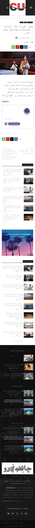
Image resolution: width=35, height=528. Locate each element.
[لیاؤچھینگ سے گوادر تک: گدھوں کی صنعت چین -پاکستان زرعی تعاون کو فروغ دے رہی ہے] (28, 172)
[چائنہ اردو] (17, 38)
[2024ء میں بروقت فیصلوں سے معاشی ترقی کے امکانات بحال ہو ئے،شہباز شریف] (28, 393)
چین (25, 22)
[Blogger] (26, 513)
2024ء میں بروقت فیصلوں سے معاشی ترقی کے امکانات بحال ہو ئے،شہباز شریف (14, 392)
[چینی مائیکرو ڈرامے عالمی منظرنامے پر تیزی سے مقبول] (28, 181)
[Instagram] (12, 513)
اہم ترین (26, 174)
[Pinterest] (17, 47)
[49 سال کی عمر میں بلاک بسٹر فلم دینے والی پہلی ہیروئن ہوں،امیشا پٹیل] (28, 367)
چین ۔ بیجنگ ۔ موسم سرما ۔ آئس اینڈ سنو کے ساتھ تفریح (26, 151)
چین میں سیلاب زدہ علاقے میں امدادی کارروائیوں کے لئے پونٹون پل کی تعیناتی (11, 216)
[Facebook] (26, 47)
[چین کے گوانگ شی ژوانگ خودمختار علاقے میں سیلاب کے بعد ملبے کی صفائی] (28, 199)
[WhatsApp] (13, 47)
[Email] (6, 123)
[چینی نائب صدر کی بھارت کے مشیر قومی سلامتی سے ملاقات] (28, 334)
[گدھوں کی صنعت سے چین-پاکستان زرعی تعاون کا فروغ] (28, 325)
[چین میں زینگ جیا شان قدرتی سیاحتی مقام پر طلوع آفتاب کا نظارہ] (28, 208)
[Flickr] (17, 513)
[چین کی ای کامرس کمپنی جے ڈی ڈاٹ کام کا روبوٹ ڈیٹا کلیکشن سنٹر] (28, 190)
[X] (21, 47)
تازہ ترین (27, 18)
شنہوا (8, 118)
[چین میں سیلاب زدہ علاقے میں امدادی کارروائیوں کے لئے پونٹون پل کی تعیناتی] (28, 217)
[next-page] (3, 223)
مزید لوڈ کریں (18, 340)
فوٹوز (21, 22)
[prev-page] (6, 223)
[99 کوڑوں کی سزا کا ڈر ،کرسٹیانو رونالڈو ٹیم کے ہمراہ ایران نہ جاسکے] (28, 376)
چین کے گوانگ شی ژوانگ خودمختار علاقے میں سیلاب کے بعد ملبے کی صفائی (13, 198)
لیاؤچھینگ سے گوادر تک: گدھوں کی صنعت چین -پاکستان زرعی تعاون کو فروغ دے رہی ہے (13, 171)
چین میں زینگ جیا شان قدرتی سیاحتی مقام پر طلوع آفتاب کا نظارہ (12, 207)
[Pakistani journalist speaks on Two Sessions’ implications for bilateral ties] (28, 402)
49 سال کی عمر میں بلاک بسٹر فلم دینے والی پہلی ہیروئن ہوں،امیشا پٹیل (13, 366)
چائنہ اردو (22, 37)
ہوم (32, 18)
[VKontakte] (8, 513)
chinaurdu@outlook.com (8, 501)
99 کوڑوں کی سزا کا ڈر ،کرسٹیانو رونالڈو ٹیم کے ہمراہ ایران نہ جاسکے (13, 375)
